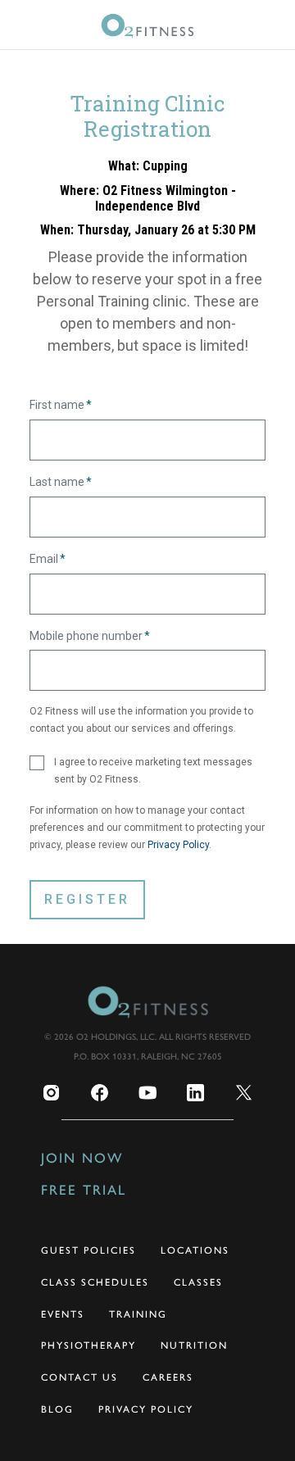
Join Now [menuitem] (82, 1158)
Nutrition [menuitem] (194, 1345)
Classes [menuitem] (198, 1282)
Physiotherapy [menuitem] (88, 1345)
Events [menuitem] (62, 1314)
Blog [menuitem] (57, 1409)
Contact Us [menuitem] (79, 1377)
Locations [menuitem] (195, 1250)
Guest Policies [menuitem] (88, 1250)
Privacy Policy (178, 845)
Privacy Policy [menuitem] (145, 1409)
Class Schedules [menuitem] (95, 1282)
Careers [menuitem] (168, 1377)
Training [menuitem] (138, 1314)
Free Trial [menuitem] (83, 1190)
